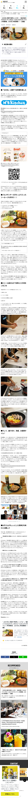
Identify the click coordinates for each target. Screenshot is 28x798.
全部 (4, 8)
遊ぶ (24, 8)
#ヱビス (13, 25)
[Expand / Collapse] (25, 44)
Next (26, 772)
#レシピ (3, 25)
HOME (2, 11)
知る (17, 8)
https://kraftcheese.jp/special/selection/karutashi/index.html (13, 465)
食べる (10, 8)
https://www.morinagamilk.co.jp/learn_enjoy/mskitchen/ (12, 111)
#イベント (8, 25)
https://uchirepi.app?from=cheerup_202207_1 (10, 164)
